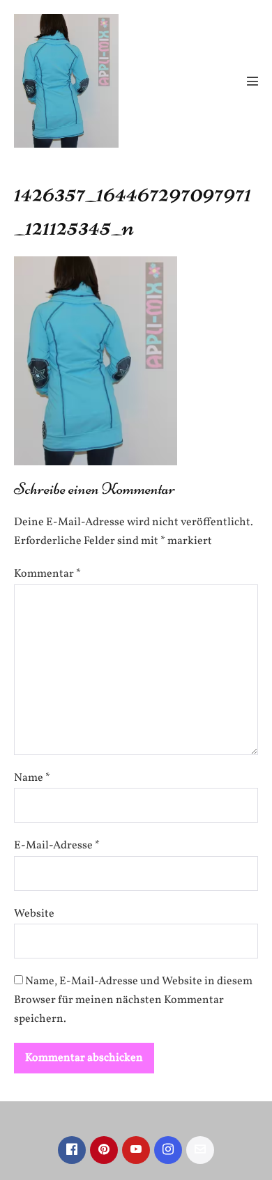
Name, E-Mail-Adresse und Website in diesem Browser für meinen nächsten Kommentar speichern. (133, 1000)
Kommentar (47, 574)
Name (32, 778)
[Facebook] (72, 1150)
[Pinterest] (104, 1150)
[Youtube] (136, 1150)
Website (34, 914)
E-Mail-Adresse (57, 845)
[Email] (200, 1150)
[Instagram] (168, 1150)
